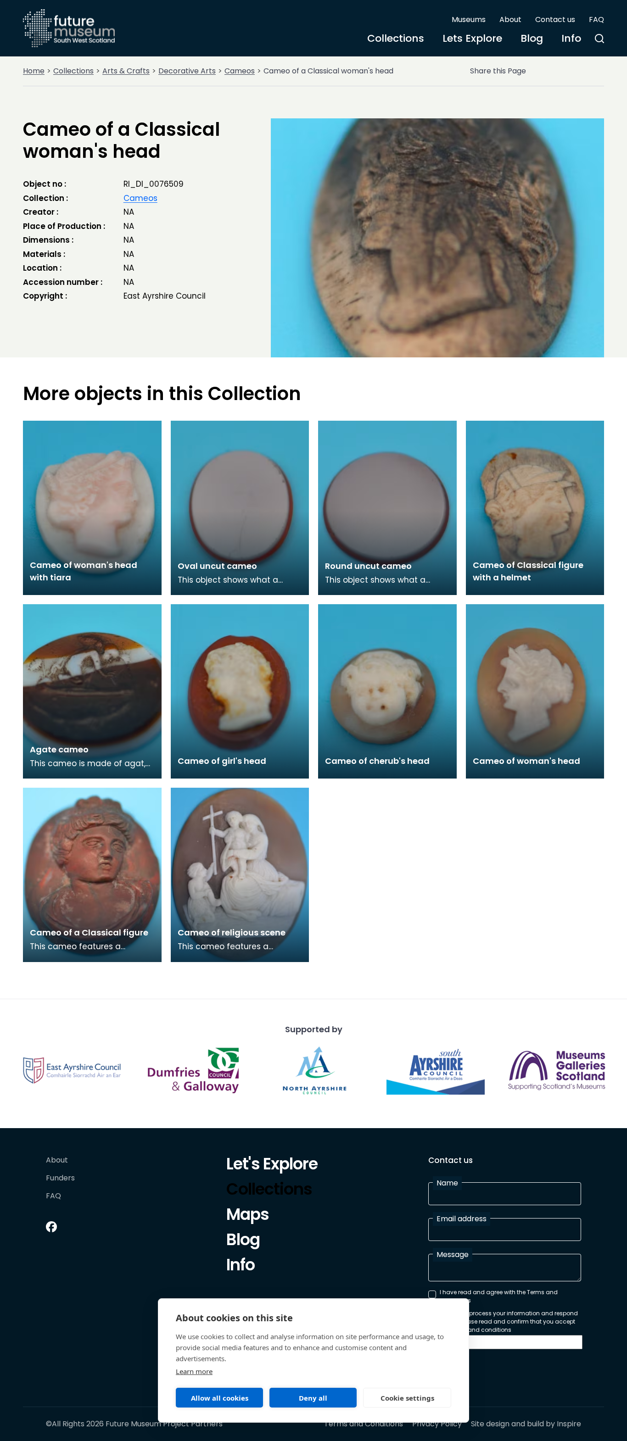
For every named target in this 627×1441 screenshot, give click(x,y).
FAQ (596, 19)
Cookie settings (407, 1397)
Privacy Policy (437, 1424)
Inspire (569, 1424)
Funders (60, 1178)
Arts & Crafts (126, 71)
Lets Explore (472, 38)
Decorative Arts (187, 71)
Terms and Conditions (363, 1424)
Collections (395, 38)
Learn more (194, 1371)
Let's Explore (272, 1165)
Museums (469, 19)
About (510, 19)
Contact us (555, 19)
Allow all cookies (219, 1397)
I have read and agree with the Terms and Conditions (499, 1296)
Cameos (239, 71)
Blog (532, 38)
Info (571, 38)
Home (34, 71)
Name (447, 1183)
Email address (462, 1218)
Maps (247, 1215)
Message (453, 1254)
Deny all (313, 1397)
